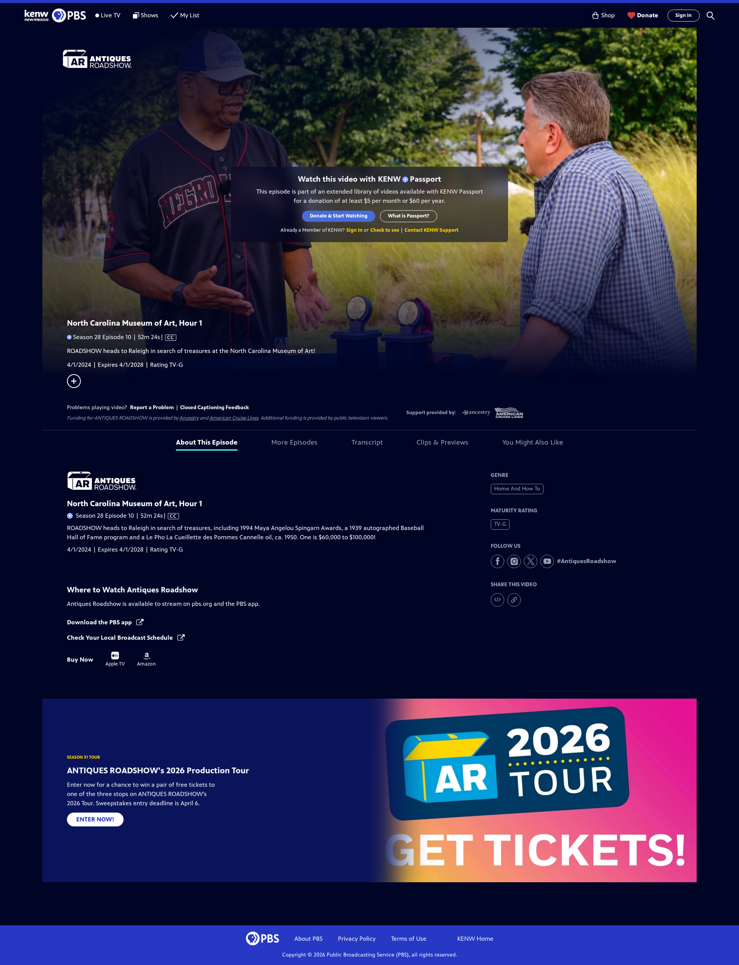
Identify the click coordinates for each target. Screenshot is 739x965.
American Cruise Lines (233, 418)
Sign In (683, 15)
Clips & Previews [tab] (442, 442)
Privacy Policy (357, 938)
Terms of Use (408, 938)
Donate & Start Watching (339, 216)
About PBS (308, 938)
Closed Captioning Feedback (214, 407)
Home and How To (517, 488)
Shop (608, 15)
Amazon (146, 659)
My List (189, 15)
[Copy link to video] (514, 600)
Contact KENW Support (431, 230)
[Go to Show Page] (379, 59)
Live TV (110, 15)
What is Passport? (408, 216)
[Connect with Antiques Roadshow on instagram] (514, 561)
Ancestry (189, 418)
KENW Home (475, 938)
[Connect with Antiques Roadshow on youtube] (547, 561)
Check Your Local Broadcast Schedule (120, 637)
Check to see (384, 230)
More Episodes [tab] (294, 442)
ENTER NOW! (95, 819)
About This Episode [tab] (206, 442)
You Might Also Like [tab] (532, 442)
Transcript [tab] (367, 442)
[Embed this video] (497, 600)
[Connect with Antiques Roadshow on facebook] (497, 561)
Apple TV (115, 659)
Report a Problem (152, 407)
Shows (149, 15)
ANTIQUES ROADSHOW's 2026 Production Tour (158, 770)
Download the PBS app (100, 622)
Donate (647, 15)
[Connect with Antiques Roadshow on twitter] (530, 561)
